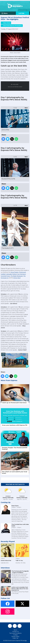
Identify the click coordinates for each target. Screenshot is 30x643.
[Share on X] (12, 139)
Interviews (5, 568)
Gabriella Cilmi (5, 563)
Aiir (26, 640)
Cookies (15, 635)
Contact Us (15, 631)
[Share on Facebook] (3, 139)
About (15, 630)
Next (25, 107)
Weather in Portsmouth (15, 484)
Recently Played (8, 541)
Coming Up (5, 502)
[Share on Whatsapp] (16, 139)
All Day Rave (16, 278)
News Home (6, 22)
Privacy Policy (15, 636)
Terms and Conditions (15, 633)
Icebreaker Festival (11, 274)
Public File (15, 638)
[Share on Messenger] (7, 139)
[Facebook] (10, 626)
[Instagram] (20, 626)
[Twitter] (15, 626)
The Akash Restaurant (17, 276)
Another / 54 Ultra (20, 563)
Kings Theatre (14, 272)
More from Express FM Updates (12, 25)
